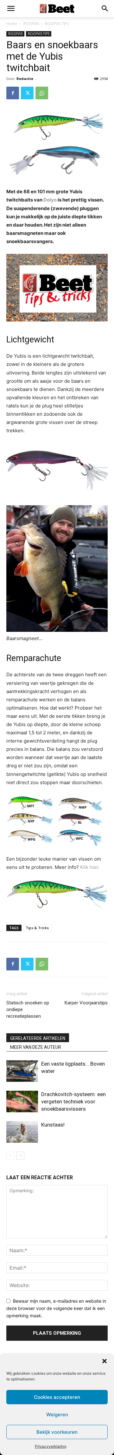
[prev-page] (10, 1156)
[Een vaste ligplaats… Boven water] (22, 1071)
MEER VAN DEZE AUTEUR (35, 1047)
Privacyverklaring (50, 1446)
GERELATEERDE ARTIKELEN (37, 1038)
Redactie (24, 78)
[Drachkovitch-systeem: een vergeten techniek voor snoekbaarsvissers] (22, 1102)
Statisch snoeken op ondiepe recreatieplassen (27, 1009)
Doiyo (50, 200)
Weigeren (57, 1415)
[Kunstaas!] (22, 1132)
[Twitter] (27, 93)
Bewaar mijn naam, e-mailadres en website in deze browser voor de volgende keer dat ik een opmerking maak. (56, 1308)
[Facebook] (12, 93)
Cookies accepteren (57, 1397)
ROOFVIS (31, 23)
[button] (104, 1361)
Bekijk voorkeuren (57, 1432)
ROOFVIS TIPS (57, 23)
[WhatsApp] (41, 93)
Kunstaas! (53, 1124)
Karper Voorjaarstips (86, 1003)
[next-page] (20, 1156)
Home (11, 23)
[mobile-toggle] (11, 8)
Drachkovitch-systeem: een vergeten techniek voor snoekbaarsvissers (73, 1101)
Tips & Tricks (37, 927)
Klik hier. (89, 867)
